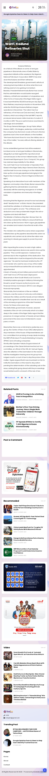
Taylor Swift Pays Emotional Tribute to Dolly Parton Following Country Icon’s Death (29, 508)
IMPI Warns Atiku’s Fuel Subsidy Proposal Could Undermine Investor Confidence (28, 551)
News (14, 39)
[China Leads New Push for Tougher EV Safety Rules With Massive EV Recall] (8, 530)
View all (43, 389)
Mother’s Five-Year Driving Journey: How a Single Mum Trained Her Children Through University (29, 410)
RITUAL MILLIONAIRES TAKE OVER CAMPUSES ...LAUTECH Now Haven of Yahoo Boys (27, 731)
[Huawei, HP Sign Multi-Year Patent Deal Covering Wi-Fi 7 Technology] (8, 520)
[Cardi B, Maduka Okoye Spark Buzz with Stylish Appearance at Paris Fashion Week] (8, 666)
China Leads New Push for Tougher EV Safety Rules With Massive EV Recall (28, 528)
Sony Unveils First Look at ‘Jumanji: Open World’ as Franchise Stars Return (29, 653)
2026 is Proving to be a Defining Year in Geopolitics (30, 395)
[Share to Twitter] (18, 377)
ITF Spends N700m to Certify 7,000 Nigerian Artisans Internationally (28, 424)
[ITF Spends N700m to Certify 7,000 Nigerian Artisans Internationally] (9, 426)
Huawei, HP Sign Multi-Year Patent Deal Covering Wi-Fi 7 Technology (29, 517)
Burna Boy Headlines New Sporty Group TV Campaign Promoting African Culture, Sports (29, 687)
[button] (33, 377)
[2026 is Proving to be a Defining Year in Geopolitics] (9, 398)
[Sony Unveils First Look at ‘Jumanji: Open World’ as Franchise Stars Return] (8, 655)
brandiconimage (40, 772)
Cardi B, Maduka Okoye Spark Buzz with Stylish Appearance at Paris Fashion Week (29, 665)
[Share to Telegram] (29, 377)
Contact (7, 765)
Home (7, 38)
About (6, 761)
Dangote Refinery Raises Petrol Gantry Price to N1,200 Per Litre (29, 539)
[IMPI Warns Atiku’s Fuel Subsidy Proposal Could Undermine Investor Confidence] (8, 552)
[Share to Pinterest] (22, 377)
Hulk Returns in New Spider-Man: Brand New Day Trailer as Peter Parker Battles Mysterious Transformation (29, 676)
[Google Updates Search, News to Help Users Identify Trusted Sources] (7, 743)
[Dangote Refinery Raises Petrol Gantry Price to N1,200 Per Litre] (8, 541)
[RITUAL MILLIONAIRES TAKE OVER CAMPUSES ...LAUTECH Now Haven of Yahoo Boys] (7, 732)
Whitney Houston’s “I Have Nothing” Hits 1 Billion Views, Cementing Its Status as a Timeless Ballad (29, 698)
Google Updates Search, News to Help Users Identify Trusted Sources (27, 742)
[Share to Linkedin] (25, 377)
